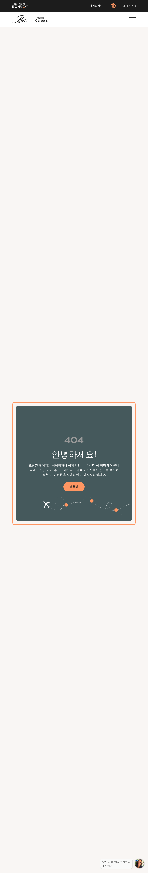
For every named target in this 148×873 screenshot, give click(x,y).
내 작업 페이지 (97, 6)
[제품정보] (133, 19)
